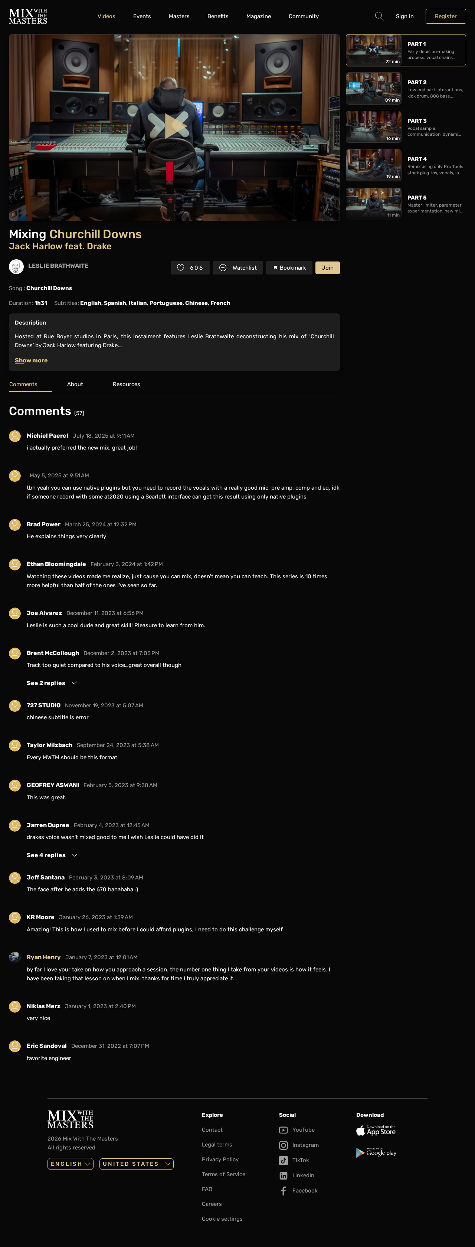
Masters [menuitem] (179, 16)
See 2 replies (46, 683)
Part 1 (416, 44)
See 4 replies (46, 855)
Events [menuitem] (142, 16)
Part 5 (417, 197)
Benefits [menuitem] (218, 16)
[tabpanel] (174, 736)
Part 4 (417, 159)
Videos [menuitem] (106, 16)
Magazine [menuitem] (258, 16)
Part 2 (417, 82)
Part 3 (417, 121)
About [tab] (75, 384)
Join (328, 267)
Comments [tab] (23, 384)
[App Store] (392, 1130)
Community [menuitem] (304, 16)
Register (446, 16)
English (67, 1164)
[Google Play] (392, 1153)
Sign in (405, 16)
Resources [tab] (126, 384)
